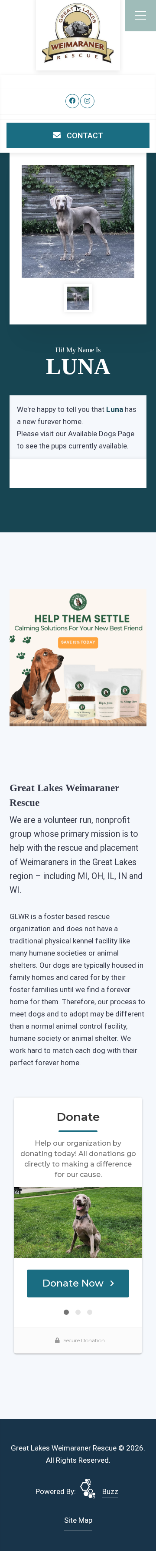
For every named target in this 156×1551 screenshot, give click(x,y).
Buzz (110, 1491)
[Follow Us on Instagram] (87, 101)
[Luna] (78, 221)
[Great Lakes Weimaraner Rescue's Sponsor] (78, 657)
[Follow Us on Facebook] (72, 101)
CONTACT (84, 135)
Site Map (78, 1520)
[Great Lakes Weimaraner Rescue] (78, 33)
